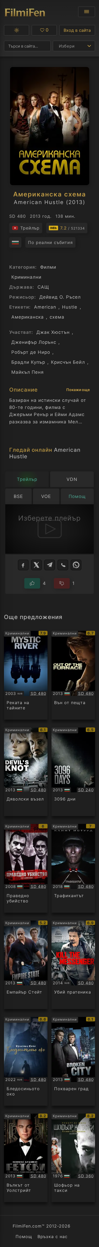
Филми (48, 267)
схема (57, 317)
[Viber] (63, 565)
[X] (36, 565)
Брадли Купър (28, 362)
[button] (16, 30)
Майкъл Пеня (27, 372)
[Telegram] (49, 565)
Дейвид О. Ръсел (60, 297)
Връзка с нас (52, 1236)
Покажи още (78, 389)
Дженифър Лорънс (33, 342)
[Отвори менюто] (86, 12)
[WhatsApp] (76, 565)
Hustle (69, 307)
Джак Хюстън (53, 332)
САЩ (43, 287)
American (45, 307)
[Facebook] (23, 565)
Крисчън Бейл (68, 362)
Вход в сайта (77, 30)
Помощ (24, 1236)
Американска (27, 317)
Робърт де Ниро (30, 352)
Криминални (26, 277)
